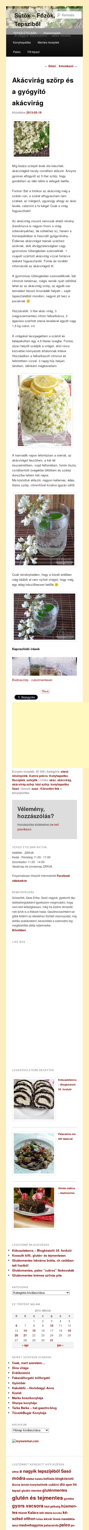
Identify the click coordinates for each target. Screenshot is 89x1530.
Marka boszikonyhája (27, 1398)
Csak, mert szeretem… (28, 1363)
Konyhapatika (22, 42)
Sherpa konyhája (24, 1403)
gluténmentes (54, 1490)
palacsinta (51, 1525)
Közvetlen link (50, 788)
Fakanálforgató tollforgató (31, 1377)
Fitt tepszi (34, 52)
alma (15, 1472)
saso (35, 788)
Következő (68, 66)
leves (57, 1519)
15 (34, 1330)
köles (39, 1519)
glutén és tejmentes (37, 1497)
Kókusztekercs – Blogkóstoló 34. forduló (67, 1084)
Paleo (17, 52)
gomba (69, 1498)
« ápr (25, 1345)
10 (51, 1325)
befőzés (49, 1479)
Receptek (18, 780)
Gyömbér (19, 1383)
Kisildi (17, 1393)
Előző (50, 66)
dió (62, 1484)
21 (25, 1335)
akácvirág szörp (23, 784)
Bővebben (19, 930)
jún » (60, 1345)
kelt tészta (45, 1513)
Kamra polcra (38, 776)
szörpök (32, 780)
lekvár (48, 1519)
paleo (64, 1525)
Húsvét (22, 1513)
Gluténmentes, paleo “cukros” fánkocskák (43, 1270)
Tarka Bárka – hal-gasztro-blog (34, 1408)
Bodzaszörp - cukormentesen (32, 680)
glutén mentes (31, 1490)
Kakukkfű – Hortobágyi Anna (33, 1388)
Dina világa (20, 1368)
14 (25, 1330)
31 (51, 1340)
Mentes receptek (48, 42)
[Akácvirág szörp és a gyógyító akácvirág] (44, 139)
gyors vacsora (27, 1505)
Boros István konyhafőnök (30, 1485)
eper (69, 1484)
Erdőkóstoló (21, 1372)
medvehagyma (31, 1525)
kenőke (57, 1513)
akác (52, 780)
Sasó (15, 788)
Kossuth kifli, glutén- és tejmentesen (39, 1255)
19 (69, 1330)
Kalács (33, 1512)
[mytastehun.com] (25, 1441)
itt (52, 266)
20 (16, 1335)
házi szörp (42, 784)
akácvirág (64, 780)
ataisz (30, 1479)
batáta (39, 1479)
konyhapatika (60, 784)
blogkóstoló (64, 1478)
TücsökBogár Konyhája (29, 1412)
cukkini (53, 1484)
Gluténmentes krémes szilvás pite (37, 1275)
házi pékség (52, 1506)
